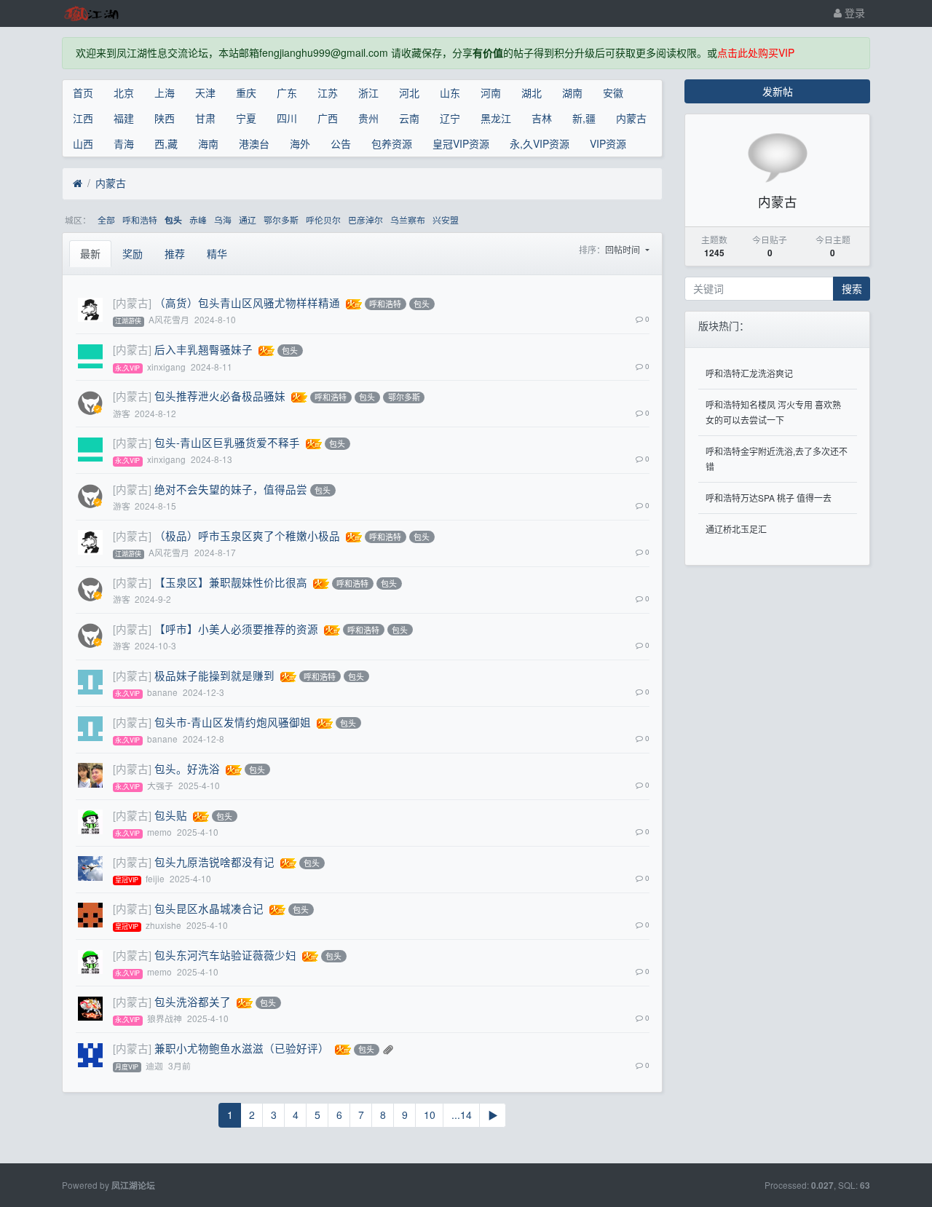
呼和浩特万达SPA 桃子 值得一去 (769, 497)
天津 (205, 92)
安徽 (613, 92)
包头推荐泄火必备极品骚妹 (219, 395)
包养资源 (391, 143)
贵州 (368, 118)
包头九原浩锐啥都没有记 (214, 861)
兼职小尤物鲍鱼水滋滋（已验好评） (241, 1048)
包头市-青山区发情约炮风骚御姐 (232, 721)
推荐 (175, 253)
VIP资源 (608, 143)
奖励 (132, 253)
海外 (300, 143)
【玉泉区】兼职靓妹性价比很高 (230, 582)
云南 (409, 118)
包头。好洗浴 (187, 768)
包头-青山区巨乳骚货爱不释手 (227, 442)
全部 (106, 219)
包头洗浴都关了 (192, 1001)
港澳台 (254, 143)
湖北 (531, 92)
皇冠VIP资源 (461, 143)
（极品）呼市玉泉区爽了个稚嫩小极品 (247, 535)
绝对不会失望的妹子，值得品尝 (230, 488)
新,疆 (584, 118)
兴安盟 (446, 219)
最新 (90, 253)
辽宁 (450, 118)
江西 (83, 118)
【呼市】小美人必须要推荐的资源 (236, 628)
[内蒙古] (132, 302)
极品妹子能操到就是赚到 (214, 675)
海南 (208, 143)
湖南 (572, 92)
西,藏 (166, 143)
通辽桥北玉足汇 (736, 529)
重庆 (246, 92)
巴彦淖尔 (365, 219)
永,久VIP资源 (539, 143)
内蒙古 (631, 118)
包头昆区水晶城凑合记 (209, 908)
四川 (287, 118)
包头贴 (170, 815)
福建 (124, 118)
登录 (853, 12)
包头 (173, 220)
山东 (450, 92)
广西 (327, 118)
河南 (491, 92)
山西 (83, 143)
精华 (217, 253)
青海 (124, 143)
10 (429, 1114)
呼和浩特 (139, 219)
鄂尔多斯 (281, 219)
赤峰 (198, 219)
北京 (124, 92)
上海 (164, 92)
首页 (83, 92)
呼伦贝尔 (323, 219)
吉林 (542, 118)
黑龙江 (496, 118)
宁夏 (246, 118)
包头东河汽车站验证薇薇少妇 (225, 954)
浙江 (368, 92)
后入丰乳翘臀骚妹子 (203, 349)
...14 (461, 1114)
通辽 (247, 219)
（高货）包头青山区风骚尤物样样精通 (247, 302)
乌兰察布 (407, 219)
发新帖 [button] (777, 91)
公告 (341, 143)
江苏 (327, 92)
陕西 (164, 118)
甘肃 (205, 118)
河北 (409, 92)
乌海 (223, 219)
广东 (287, 92)
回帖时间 (623, 249)
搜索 (852, 288)
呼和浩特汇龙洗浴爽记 (749, 373)
